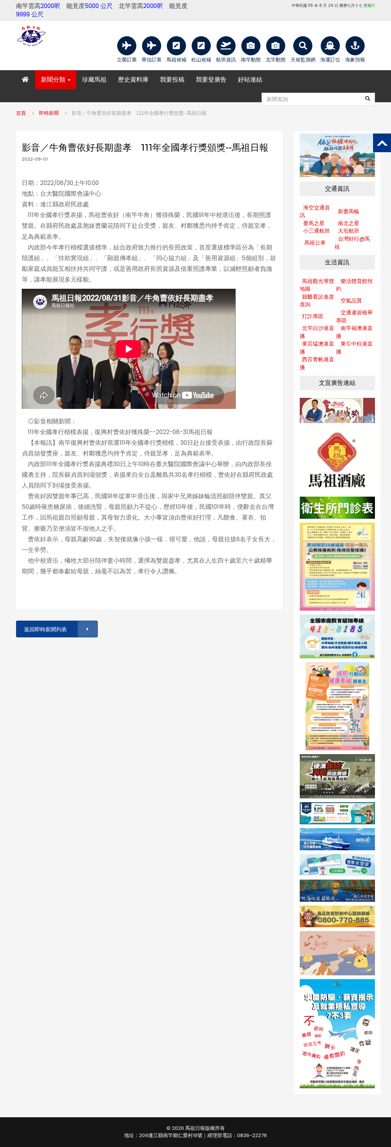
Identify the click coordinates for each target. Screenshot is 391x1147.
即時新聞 (49, 113)
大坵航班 (348, 231)
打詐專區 (312, 316)
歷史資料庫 (133, 79)
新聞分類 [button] (54, 79)
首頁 (21, 113)
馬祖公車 (315, 242)
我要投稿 (172, 79)
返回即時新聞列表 (45, 629)
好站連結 (250, 79)
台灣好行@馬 (354, 239)
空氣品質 (351, 300)
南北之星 (348, 223)
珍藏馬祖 (94, 79)
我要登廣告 (211, 79)
